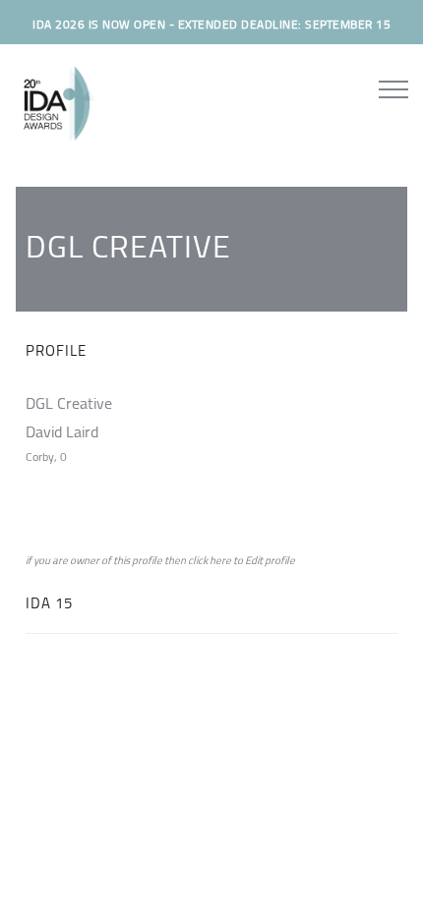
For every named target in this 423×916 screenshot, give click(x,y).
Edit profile (270, 560)
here (220, 560)
